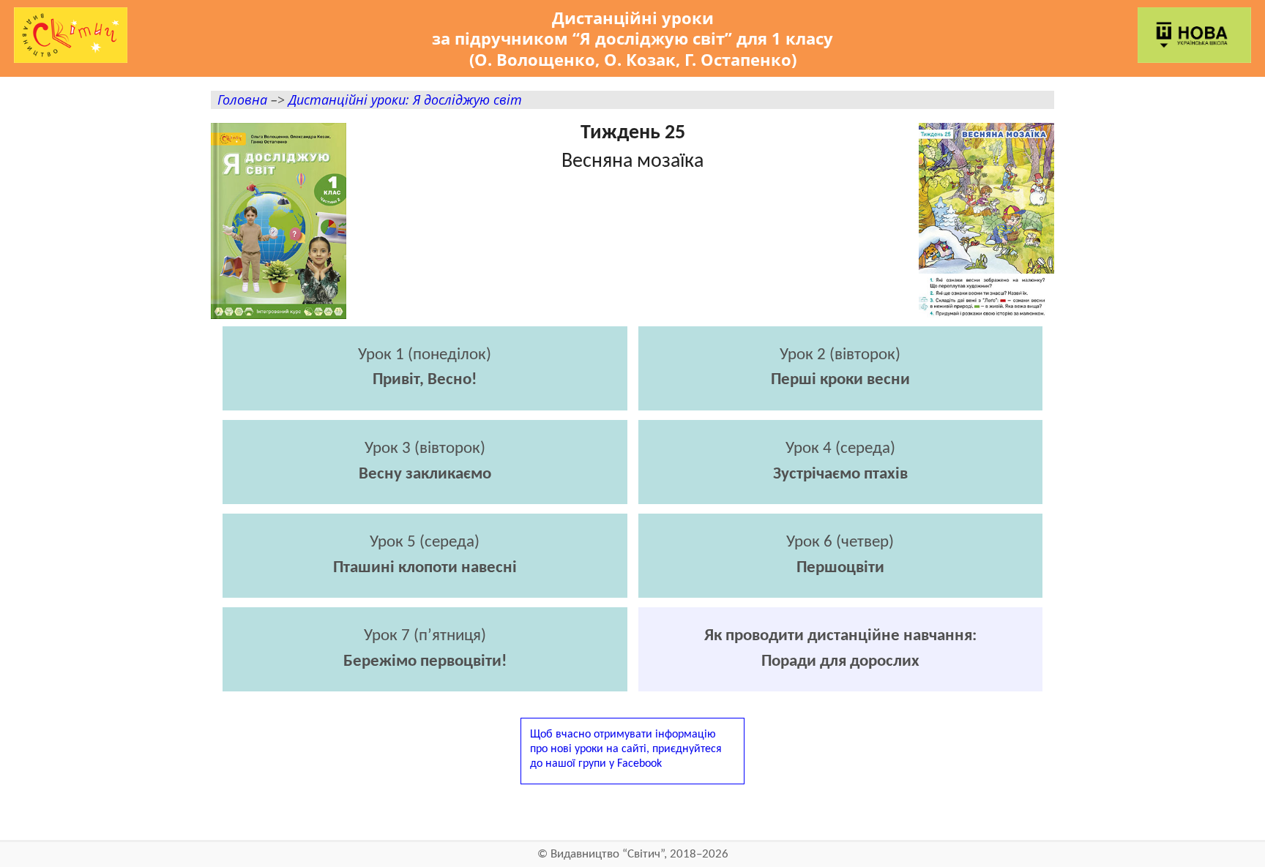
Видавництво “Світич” (607, 854)
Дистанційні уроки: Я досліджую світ (405, 99)
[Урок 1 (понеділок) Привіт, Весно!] (425, 406)
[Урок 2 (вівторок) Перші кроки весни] (841, 406)
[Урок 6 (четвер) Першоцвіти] (841, 593)
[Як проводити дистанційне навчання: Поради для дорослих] (841, 687)
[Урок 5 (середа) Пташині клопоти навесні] (425, 593)
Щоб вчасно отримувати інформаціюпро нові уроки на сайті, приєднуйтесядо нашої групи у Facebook (626, 749)
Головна (242, 99)
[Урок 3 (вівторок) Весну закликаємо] (425, 500)
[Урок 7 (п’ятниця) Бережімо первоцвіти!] (425, 687)
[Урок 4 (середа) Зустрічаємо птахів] (841, 500)
